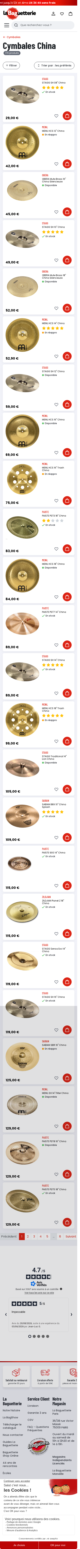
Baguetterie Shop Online (10, 1454)
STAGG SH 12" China (53, 371)
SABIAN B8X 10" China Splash (54, 806)
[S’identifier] (53, 14)
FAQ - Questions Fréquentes (38, 1428)
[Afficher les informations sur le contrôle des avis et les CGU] (61, 1288)
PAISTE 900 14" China (53, 852)
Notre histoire (11, 1410)
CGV (30, 1420)
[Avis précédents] (5, 1314)
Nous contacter (13, 1435)
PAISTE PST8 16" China (54, 1141)
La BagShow (10, 1417)
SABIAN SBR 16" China (54, 1045)
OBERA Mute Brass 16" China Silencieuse (54, 180)
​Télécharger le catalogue (12, 1426)
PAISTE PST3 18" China (54, 515)
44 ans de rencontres (10, 1464)
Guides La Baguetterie (10, 1443)
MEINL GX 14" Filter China (55, 1093)
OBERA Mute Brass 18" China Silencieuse (54, 276)
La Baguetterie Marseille (61, 1472)
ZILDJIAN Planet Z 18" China (53, 902)
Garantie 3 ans (37, 1413)
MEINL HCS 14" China (53, 323)
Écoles (7, 1473)
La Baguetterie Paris (61, 1412)
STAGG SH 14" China (53, 660)
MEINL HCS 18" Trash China (53, 709)
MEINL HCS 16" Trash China (53, 469)
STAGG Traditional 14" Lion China (54, 757)
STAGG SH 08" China (53, 82)
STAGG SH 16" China (53, 997)
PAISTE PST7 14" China (54, 612)
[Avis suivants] (71, 1314)
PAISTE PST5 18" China (54, 1189)
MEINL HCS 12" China (53, 130)
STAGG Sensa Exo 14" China (54, 950)
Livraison (33, 1406)
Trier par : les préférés (56, 65)
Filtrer (13, 65)
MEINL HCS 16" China (53, 419)
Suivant (71, 1236)
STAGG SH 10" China (53, 227)
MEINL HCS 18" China (53, 563)
